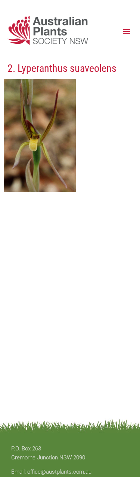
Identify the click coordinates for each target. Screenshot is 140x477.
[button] (126, 31)
